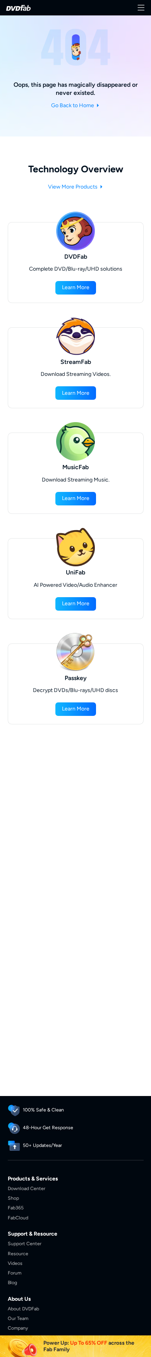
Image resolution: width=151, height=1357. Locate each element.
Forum (14, 1273)
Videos (15, 1263)
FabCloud (18, 1218)
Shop (13, 1198)
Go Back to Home (73, 105)
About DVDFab (23, 1309)
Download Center (26, 1188)
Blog (12, 1282)
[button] (75, 288)
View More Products (73, 187)
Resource (18, 1253)
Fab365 (16, 1208)
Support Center (24, 1243)
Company (18, 1328)
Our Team (18, 1318)
